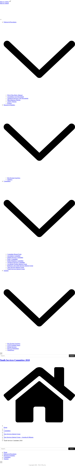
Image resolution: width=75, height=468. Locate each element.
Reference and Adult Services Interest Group (20, 265)
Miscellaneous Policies (13, 100)
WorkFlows (10, 350)
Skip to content (4, 1)
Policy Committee (12, 259)
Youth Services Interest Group (16, 269)
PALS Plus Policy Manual (14, 95)
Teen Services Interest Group (15, 267)
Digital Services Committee (15, 257)
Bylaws (9, 103)
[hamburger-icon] (0, 19)
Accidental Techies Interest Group (17, 264)
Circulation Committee (13, 256)
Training (6, 459)
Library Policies (11, 101)
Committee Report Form (14, 254)
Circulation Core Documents (15, 96)
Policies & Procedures (10, 454)
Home (5, 452)
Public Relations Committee (15, 261)
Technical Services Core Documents (17, 98)
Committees (7, 457)
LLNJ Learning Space (13, 345)
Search (72, 355)
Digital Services (11, 347)
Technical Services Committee (16, 262)
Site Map (2, 445)
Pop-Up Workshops (13, 348)
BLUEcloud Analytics (13, 178)
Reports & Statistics (9, 455)
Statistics (9, 179)
